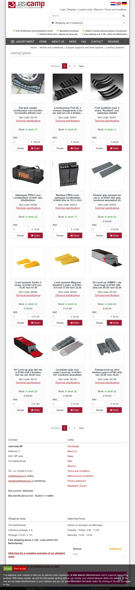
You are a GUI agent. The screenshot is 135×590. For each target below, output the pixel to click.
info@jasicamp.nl (17, 475)
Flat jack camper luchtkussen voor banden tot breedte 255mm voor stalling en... (28, 111)
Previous (55, 66)
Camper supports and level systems (84, 47)
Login (63, 9)
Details (20, 148)
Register (72, 9)
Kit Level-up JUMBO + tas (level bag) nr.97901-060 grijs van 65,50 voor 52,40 (107, 285)
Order (36, 148)
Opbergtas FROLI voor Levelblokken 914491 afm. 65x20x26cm (28, 197)
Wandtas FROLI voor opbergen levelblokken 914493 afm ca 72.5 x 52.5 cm (67, 198)
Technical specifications (28, 120)
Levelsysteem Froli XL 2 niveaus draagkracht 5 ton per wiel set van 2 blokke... (67, 110)
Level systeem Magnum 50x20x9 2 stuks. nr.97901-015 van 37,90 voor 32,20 (67, 285)
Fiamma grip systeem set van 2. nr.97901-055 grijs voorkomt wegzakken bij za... (107, 198)
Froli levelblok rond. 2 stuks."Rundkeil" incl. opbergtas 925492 (107, 110)
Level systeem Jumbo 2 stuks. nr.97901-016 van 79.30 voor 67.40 (28, 285)
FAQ (83, 41)
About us (58, 41)
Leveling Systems (115, 47)
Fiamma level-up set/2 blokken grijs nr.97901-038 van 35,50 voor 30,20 (107, 372)
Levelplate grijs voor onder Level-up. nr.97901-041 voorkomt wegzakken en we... (67, 373)
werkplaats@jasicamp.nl (20, 480)
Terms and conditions (115, 9)
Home (43, 41)
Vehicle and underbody (51, 47)
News (72, 41)
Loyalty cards (85, 9)
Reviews (113, 41)
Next (81, 66)
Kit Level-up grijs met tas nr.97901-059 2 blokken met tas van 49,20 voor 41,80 (28, 373)
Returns (98, 9)
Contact (97, 41)
